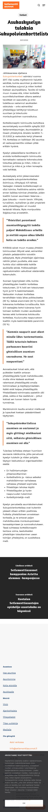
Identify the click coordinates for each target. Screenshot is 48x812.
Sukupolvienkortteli (12, 76)
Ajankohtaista (10, 710)
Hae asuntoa (9, 673)
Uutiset (23, 15)
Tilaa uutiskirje (10, 723)
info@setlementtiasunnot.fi (23, 748)
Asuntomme (9, 679)
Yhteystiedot (9, 717)
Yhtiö (5, 704)
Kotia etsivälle (10, 685)
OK (24, 803)
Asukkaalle (8, 692)
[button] (43, 5)
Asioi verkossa (17, 742)
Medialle (7, 729)
